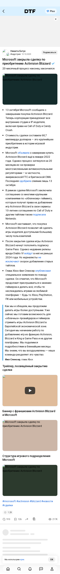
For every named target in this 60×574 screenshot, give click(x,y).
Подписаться (49, 52)
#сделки (7, 505)
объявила (23, 152)
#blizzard (35, 501)
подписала (39, 214)
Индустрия (15, 54)
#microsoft (9, 501)
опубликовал (43, 270)
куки (22, 559)
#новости (47, 501)
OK (51, 559)
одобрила (25, 181)
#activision (22, 501)
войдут (28, 253)
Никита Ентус (18, 51)
